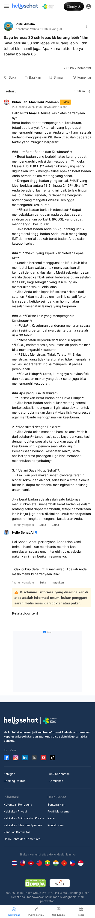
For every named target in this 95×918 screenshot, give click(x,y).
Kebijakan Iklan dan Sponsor (23, 825)
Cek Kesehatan (59, 774)
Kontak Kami (56, 825)
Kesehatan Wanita (27, 29)
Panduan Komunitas (17, 832)
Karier (51, 818)
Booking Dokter (14, 781)
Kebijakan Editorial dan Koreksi (24, 818)
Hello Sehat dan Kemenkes (22, 839)
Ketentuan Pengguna (18, 804)
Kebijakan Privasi (15, 811)
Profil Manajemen (59, 811)
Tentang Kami (57, 804)
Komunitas (56, 781)
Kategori (9, 774)
